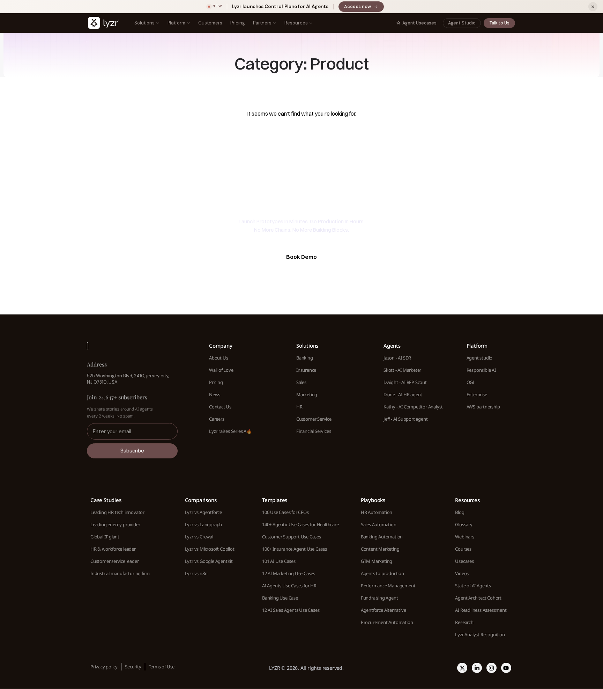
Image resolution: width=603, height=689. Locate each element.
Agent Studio (462, 23)
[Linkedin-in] (477, 668)
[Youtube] (506, 668)
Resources (296, 23)
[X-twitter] (462, 668)
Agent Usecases (419, 23)
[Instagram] (491, 668)
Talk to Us (499, 23)
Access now (364, 8)
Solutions (144, 23)
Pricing (237, 23)
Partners (262, 23)
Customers (210, 23)
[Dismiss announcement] (592, 6)
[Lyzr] (103, 23)
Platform (176, 23)
